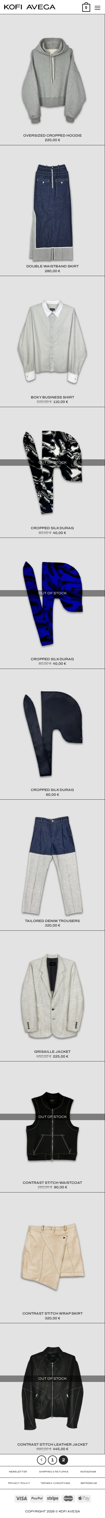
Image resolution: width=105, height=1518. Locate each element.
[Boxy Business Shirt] (52, 341)
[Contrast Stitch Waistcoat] (52, 1126)
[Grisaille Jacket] (52, 996)
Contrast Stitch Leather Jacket (52, 1444)
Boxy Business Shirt (52, 397)
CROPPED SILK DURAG (52, 528)
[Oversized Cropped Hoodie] (52, 79)
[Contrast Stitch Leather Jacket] (52, 1388)
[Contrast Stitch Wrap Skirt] (52, 1257)
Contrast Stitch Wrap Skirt (52, 1313)
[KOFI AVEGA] (30, 6)
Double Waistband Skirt (52, 266)
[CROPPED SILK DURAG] (52, 472)
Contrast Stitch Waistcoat (52, 1183)
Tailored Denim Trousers (52, 921)
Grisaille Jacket (52, 1052)
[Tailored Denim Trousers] (52, 865)
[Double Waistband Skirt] (52, 210)
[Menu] (97, 8)
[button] (52, 79)
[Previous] (41, 1460)
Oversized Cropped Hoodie (52, 135)
